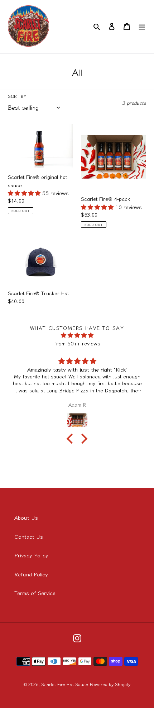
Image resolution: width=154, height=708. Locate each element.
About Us (26, 517)
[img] (77, 335)
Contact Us (28, 536)
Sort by (17, 96)
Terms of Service (35, 592)
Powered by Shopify (110, 684)
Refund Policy (31, 574)
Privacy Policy (31, 555)
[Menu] (141, 26)
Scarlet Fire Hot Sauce (64, 684)
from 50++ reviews (77, 343)
